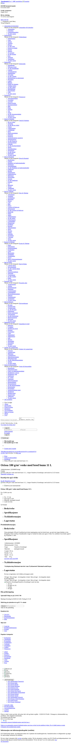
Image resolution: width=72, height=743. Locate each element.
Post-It (9, 257)
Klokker (10, 182)
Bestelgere (7, 409)
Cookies (6, 709)
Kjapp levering (12, 103)
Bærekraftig (7, 405)
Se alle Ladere (12, 87)
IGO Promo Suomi (13, 695)
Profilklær (10, 224)
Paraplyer (10, 136)
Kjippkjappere (12, 220)
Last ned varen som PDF (11, 558)
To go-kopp (11, 53)
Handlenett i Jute (12, 374)
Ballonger (10, 325)
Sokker (10, 232)
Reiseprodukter (12, 382)
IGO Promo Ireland (13, 694)
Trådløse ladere (12, 86)
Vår (9, 111)
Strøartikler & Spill (9, 322)
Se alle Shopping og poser (8, 481)
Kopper (10, 49)
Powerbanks (7, 656)
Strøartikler (11, 343)
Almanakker (11, 29)
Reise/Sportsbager (13, 380)
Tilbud (6, 404)
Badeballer (11, 153)
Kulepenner (11, 311)
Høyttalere (11, 79)
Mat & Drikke (8, 262)
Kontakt (6, 629)
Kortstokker (11, 332)
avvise (19, 738)
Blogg (6, 413)
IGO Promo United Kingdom (16, 699)
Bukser (10, 201)
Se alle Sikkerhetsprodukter (15, 360)
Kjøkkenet (11, 169)
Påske (9, 108)
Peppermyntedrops (13, 272)
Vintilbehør (11, 188)
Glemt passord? (8, 431)
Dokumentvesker (12, 369)
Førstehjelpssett (12, 287)
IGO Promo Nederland (14, 702)
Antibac (10, 286)
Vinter (9, 112)
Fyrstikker (10, 327)
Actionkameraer (12, 71)
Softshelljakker (12, 216)
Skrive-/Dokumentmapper (15, 259)
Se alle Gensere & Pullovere (15, 210)
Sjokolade (10, 273)
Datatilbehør (11, 65)
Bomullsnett (11, 368)
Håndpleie (10, 289)
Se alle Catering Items (14, 268)
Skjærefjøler (11, 177)
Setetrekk (10, 123)
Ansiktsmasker (12, 284)
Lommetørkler (12, 292)
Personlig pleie (8, 281)
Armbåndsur (11, 198)
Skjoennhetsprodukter (14, 294)
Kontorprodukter (12, 248)
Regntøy (10, 226)
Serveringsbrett (12, 267)
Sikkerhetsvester (12, 358)
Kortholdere (11, 250)
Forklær (10, 161)
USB (9, 92)
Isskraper (10, 350)
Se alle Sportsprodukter (14, 146)
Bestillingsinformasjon (10, 627)
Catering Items (12, 265)
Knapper (10, 330)
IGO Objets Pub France (14, 691)
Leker (9, 333)
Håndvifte (10, 212)
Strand (9, 147)
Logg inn (7, 428)
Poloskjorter (11, 223)
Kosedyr (10, 344)
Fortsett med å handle (10, 448)
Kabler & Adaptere (13, 84)
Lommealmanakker (13, 32)
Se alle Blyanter (12, 309)
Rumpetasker (11, 387)
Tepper (10, 187)
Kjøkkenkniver (12, 174)
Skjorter (10, 231)
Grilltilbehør (11, 130)
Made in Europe (9, 412)
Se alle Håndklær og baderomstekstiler (18, 168)
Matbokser (11, 175)
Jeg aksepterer (5, 741)
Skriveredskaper (8, 302)
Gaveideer (10, 100)
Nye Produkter (8, 410)
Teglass (10, 41)
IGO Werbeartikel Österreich (16, 681)
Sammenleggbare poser (14, 390)
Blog (5, 619)
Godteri (10, 270)
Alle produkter (8, 399)
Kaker (9, 278)
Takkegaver (11, 116)
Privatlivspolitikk (9, 706)
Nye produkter (29, 451)
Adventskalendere (13, 98)
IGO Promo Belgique (14, 686)
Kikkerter (10, 134)
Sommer (10, 109)
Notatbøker (11, 254)
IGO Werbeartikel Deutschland (16, 692)
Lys (9, 183)
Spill (9, 338)
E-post (19, 453)
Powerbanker (11, 90)
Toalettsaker (11, 298)
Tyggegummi (11, 275)
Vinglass (10, 43)
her (56, 740)
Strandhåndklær (12, 149)
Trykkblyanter (12, 308)
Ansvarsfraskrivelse (9, 708)
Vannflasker (11, 59)
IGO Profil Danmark (13, 689)
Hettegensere (11, 209)
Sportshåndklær (12, 166)
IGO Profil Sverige (13, 688)
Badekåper (11, 164)
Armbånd (10, 196)
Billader (10, 82)
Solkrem (10, 295)
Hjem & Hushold (9, 157)
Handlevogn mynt (13, 328)
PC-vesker (11, 377)
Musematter (11, 253)
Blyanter (10, 305)
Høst (9, 106)
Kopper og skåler (12, 48)
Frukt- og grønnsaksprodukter (16, 371)
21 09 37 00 (4, 453)
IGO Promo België (13, 684)
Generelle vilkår (8, 705)
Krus (9, 56)
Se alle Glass (11, 46)
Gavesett (10, 101)
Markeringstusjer (12, 317)
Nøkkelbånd (11, 335)
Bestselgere (22, 451)
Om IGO (6, 614)
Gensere (6, 661)
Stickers (10, 339)
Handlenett (11, 391)
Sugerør (10, 179)
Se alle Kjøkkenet (13, 180)
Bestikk (10, 171)
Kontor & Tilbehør (9, 242)
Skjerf (9, 229)
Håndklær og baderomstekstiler (16, 163)
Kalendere (10, 30)
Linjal (9, 251)
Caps (9, 202)
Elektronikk (7, 62)
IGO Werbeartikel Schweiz (15, 697)
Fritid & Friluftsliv (9, 119)
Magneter (10, 185)
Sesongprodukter (12, 105)
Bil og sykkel (11, 122)
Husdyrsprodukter (13, 133)
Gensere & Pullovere (13, 207)
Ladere (10, 81)
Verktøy (10, 361)
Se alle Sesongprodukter (14, 114)
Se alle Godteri (12, 276)
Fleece (9, 205)
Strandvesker (11, 395)
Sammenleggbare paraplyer (15, 138)
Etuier (9, 245)
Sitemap (6, 711)
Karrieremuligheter (9, 617)
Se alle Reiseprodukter (14, 385)
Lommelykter (11, 352)
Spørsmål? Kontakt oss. (7, 474)
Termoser (10, 57)
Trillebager (11, 396)
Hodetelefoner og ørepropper (16, 78)
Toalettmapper (12, 297)
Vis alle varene (12, 34)
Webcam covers (12, 67)
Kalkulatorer (11, 246)
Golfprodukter (12, 128)
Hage (9, 131)
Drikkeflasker (8, 35)
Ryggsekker (11, 388)
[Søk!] (18, 420)
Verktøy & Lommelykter (11, 347)
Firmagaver (7, 95)
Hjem (5, 456)
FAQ (5, 415)
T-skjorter (10, 237)
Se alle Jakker (11, 218)
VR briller (10, 75)
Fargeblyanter (11, 306)
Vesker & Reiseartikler (10, 365)
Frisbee (10, 127)
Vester (9, 239)
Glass (9, 40)
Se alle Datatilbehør (13, 68)
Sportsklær (11, 235)
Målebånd (10, 354)
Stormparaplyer (12, 139)
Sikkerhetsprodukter (13, 357)
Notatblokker (11, 256)
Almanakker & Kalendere (11, 26)
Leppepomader (12, 291)
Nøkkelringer (11, 336)
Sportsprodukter (12, 142)
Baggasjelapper (12, 384)
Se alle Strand (11, 152)
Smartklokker (11, 73)
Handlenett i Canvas (13, 373)
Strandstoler (11, 150)
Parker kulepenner (13, 313)
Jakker (9, 215)
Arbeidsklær (11, 194)
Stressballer (11, 341)
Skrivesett (10, 319)
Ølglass (10, 45)
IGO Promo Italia (12, 683)
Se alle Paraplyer (12, 141)
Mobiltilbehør (11, 89)
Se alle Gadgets (12, 76)
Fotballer (10, 144)
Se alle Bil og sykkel (13, 125)
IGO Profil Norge (9, 679)
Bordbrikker (11, 160)
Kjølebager (11, 376)
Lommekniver (12, 355)
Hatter (9, 213)
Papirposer (11, 379)
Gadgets (10, 70)
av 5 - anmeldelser (11, 1)
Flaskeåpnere (11, 172)
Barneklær (11, 199)
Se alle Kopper (12, 54)
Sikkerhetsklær (12, 227)
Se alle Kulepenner (13, 316)
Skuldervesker (12, 393)
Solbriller (10, 234)
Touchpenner (11, 314)
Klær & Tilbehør (8, 191)
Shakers (10, 51)
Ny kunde (7, 433)
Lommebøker (11, 221)
